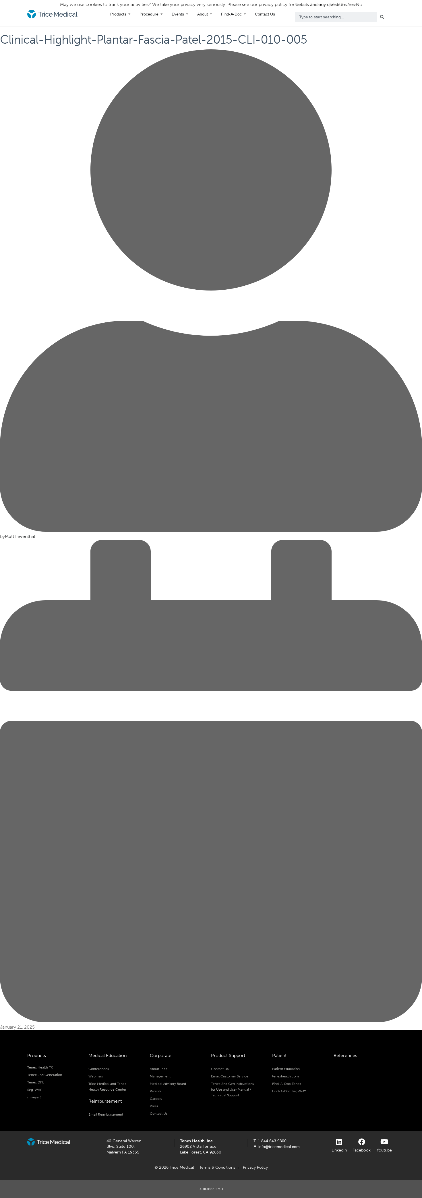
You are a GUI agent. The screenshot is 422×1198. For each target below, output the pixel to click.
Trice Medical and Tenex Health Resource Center (107, 1086)
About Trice (159, 1069)
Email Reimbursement (105, 1114)
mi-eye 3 (34, 1097)
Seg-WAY (34, 1090)
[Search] (383, 17)
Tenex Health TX (40, 1067)
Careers (156, 1099)
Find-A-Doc (231, 14)
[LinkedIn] (339, 1141)
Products (118, 14)
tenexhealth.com (285, 1076)
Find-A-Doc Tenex (286, 1084)
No (359, 4)
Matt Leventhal (20, 536)
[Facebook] (361, 1141)
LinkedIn (339, 1150)
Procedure (149, 14)
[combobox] (336, 17)
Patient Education (286, 1069)
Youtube (384, 1150)
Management (160, 1076)
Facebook (362, 1150)
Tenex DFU (35, 1082)
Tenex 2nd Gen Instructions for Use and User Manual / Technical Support (232, 1089)
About (202, 14)
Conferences (98, 1069)
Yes (351, 4)
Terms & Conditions (217, 1167)
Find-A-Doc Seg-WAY (289, 1091)
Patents (155, 1091)
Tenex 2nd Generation (44, 1075)
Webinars (95, 1076)
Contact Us (265, 14)
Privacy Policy (255, 1167)
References (345, 1055)
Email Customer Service (229, 1076)
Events (178, 14)
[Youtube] (384, 1141)
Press (154, 1106)
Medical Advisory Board (168, 1084)
